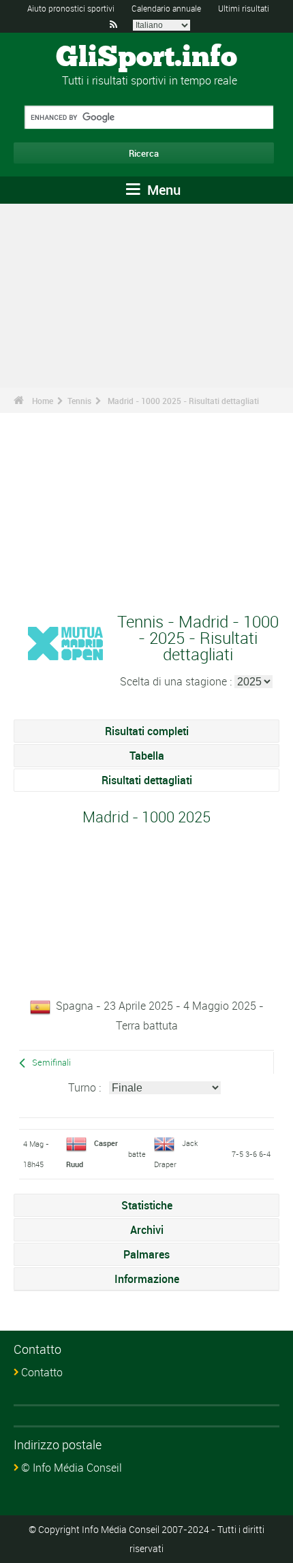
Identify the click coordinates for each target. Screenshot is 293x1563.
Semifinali (51, 1062)
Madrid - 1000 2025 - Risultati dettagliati (183, 400)
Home (42, 400)
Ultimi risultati (243, 8)
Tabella (146, 755)
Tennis (79, 400)
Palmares (146, 1254)
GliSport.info (146, 58)
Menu (162, 190)
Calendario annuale (166, 8)
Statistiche (146, 1205)
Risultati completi (147, 731)
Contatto (42, 1372)
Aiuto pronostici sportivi (70, 8)
